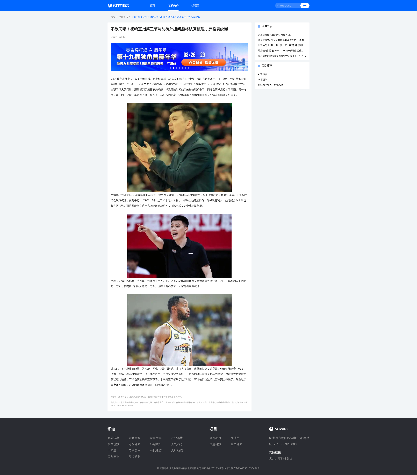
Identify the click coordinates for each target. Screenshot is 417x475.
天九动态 (177, 444)
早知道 (112, 450)
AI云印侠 (262, 74)
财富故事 (156, 438)
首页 (152, 5)
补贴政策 (156, 444)
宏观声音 (134, 438)
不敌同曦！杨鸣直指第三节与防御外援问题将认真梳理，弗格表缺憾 (165, 16)
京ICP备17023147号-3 (214, 468)
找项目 (195, 5)
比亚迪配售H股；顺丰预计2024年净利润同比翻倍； (282, 45)
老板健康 (134, 444)
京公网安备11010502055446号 (243, 468)
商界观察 (113, 438)
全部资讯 (123, 16)
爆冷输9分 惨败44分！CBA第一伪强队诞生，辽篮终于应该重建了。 (282, 50)
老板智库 (134, 450)
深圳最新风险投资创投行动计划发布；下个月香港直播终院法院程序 (282, 55)
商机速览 (156, 450)
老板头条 (173, 5)
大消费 (235, 438)
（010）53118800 (285, 444)
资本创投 (113, 444)
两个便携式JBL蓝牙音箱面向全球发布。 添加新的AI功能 (282, 40)
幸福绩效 (262, 79)
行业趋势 (177, 438)
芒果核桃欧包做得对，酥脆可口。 (275, 35)
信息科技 (215, 444)
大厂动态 (177, 450)
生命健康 (236, 444)
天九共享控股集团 (281, 458)
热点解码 (134, 456)
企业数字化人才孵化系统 (270, 84)
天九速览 (113, 456)
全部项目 (215, 438)
